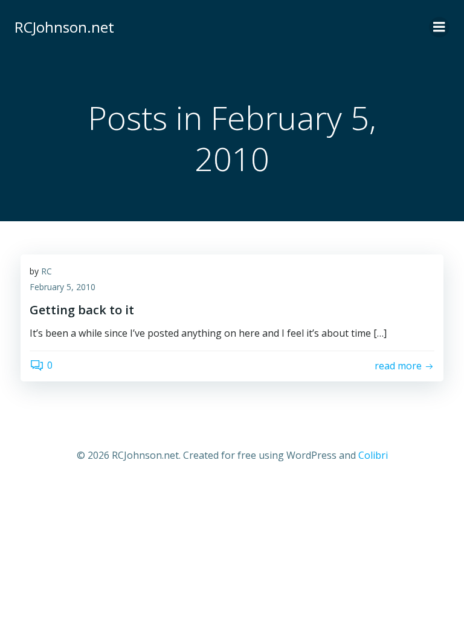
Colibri (373, 455)
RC (46, 271)
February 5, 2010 (62, 287)
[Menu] (439, 27)
